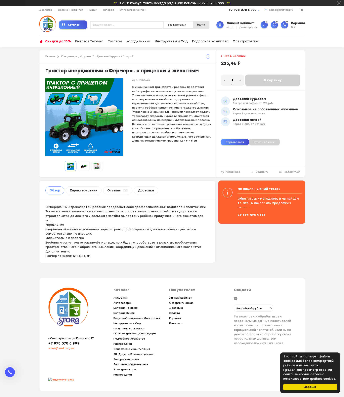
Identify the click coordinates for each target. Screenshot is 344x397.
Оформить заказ (181, 302)
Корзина (175, 318)
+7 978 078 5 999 (243, 10)
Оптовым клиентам (133, 10)
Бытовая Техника (89, 41)
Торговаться (235, 142)
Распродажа (122, 343)
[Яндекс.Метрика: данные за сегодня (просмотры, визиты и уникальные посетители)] (61, 380)
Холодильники (138, 41)
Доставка (45, 10)
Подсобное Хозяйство (210, 41)
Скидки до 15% (58, 41)
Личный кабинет (180, 297)
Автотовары (122, 302)
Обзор (55, 190)
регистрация (248, 27)
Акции (93, 10)
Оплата (174, 313)
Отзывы (116, 190)
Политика (176, 323)
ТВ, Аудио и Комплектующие (133, 354)
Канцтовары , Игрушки (76, 56)
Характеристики (83, 190)
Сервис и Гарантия (70, 10)
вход (230, 27)
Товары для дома (126, 359)
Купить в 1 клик (264, 142)
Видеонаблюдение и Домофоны (136, 318)
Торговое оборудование (130, 364)
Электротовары (246, 41)
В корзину (273, 80)
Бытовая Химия (124, 313)
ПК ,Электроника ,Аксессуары (134, 333)
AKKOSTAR (120, 297)
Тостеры (115, 41)
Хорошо (310, 387)
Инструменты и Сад (171, 41)
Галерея (108, 10)
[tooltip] (208, 56)
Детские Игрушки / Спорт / (115, 56)
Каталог (74, 24)
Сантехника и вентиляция (131, 348)
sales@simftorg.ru (281, 10)
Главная (50, 56)
